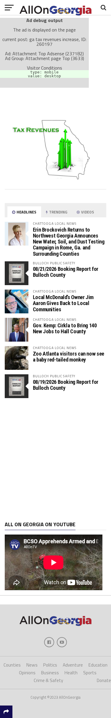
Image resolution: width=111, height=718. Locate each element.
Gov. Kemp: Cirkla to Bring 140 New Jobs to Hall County (65, 328)
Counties (12, 665)
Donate (104, 680)
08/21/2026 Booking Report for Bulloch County (65, 272)
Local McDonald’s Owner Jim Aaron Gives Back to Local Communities (63, 303)
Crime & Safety (48, 680)
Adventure (73, 665)
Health (71, 672)
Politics (50, 665)
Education (98, 665)
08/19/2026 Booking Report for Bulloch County (65, 385)
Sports (89, 672)
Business (50, 672)
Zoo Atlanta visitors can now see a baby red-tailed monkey (68, 357)
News (32, 665)
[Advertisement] (55, 460)
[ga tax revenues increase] (56, 182)
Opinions (27, 672)
